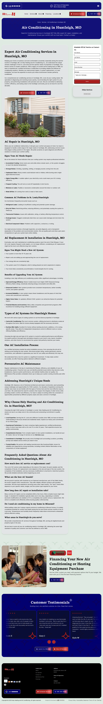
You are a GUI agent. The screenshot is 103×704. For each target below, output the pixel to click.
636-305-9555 (57, 683)
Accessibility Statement (82, 700)
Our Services (39, 672)
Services (44, 22)
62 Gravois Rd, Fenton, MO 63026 (60, 671)
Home (26, 14)
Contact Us (38, 674)
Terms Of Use (92, 700)
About (40, 14)
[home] (9, 14)
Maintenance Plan (40, 677)
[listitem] (18, 624)
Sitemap (99, 700)
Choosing (8, 336)
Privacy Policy (72, 700)
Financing (48, 14)
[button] (33, 14)
